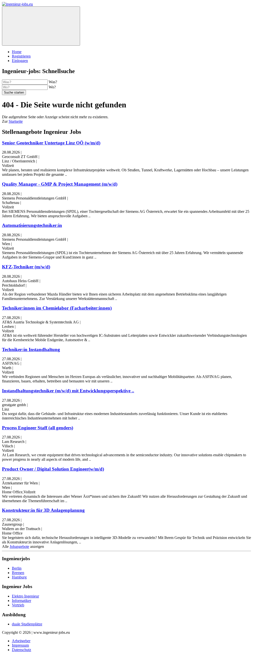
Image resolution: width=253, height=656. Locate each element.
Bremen (18, 573)
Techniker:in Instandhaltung (31, 349)
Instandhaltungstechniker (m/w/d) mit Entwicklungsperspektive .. (68, 390)
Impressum (20, 645)
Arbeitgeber (21, 641)
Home (16, 52)
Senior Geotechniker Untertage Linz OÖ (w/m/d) (51, 142)
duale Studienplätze (27, 624)
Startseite (16, 121)
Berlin (16, 568)
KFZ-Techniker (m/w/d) (26, 266)
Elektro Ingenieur (25, 596)
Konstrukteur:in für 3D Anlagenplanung (43, 510)
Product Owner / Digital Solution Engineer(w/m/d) (53, 469)
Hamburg (19, 577)
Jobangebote (19, 546)
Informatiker (21, 600)
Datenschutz (21, 650)
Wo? (52, 87)
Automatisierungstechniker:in (32, 225)
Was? (53, 82)
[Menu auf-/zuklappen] (41, 26)
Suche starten (14, 92)
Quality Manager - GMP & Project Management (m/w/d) (59, 184)
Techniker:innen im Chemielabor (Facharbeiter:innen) (57, 308)
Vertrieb (18, 605)
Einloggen (20, 61)
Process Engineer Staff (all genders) (37, 427)
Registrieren (21, 56)
